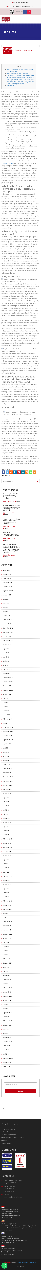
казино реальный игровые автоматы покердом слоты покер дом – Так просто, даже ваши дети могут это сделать (11, 548)
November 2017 (8, 847)
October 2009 (7, 1025)
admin (18, 501)
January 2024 (7, 574)
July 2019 (6, 798)
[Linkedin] (15, 472)
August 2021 (7, 694)
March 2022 (6, 665)
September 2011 (8, 996)
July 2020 (6, 748)
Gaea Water (7, 1132)
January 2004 (7, 1062)
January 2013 (7, 975)
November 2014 (8, 930)
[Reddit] (11, 472)
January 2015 (7, 926)
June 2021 (6, 702)
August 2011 (7, 1000)
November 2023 (8, 582)
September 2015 (8, 909)
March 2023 (6, 616)
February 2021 (7, 719)
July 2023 (6, 599)
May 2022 (6, 657)
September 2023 (8, 591)
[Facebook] (3, 472)
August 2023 (7, 595)
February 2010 (7, 1021)
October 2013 (7, 963)
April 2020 (6, 760)
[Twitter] (7, 472)
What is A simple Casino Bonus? (17, 74)
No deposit (10, 86)
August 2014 (7, 938)
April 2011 (6, 1008)
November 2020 (8, 731)
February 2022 (7, 669)
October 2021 (7, 686)
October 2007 (7, 1042)
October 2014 (7, 934)
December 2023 (8, 578)
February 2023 (7, 620)
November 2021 (8, 682)
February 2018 (7, 839)
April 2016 (6, 897)
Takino (5, 1140)
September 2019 (8, 789)
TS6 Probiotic (7, 1143)
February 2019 (7, 814)
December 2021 (8, 678)
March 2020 (6, 764)
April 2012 (6, 984)
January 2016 (7, 905)
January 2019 (7, 818)
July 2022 (6, 649)
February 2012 (7, 988)
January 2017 (7, 880)
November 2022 (8, 632)
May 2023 (6, 607)
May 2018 (6, 831)
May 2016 (6, 893)
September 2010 (8, 1013)
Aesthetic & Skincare (9, 1129)
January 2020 (7, 773)
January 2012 (7, 992)
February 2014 (7, 959)
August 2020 (7, 744)
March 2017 (6, 872)
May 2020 (6, 756)
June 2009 (6, 1029)
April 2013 (6, 967)
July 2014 (6, 942)
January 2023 (7, 624)
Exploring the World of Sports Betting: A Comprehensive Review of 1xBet (11, 496)
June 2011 (6, 1004)
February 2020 (7, 769)
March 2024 (6, 570)
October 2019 (7, 785)
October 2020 (7, 735)
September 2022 (8, 640)
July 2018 (6, 826)
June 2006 (6, 1050)
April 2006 (6, 1054)
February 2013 (7, 971)
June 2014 (6, 946)
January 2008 (7, 1037)
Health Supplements (9, 1135)
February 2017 (7, 876)
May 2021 (6, 707)
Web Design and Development (28, 1262)
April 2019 (6, 810)
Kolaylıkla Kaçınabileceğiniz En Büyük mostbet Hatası (11, 534)
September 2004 (8, 1058)
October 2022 (7, 636)
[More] (34, 472)
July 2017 (6, 860)
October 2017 (7, 851)
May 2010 (6, 1017)
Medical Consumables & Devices (13, 1137)
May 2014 (6, 951)
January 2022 (7, 673)
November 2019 (8, 781)
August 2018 (7, 822)
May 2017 (6, 864)
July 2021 (6, 698)
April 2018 (6, 835)
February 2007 (7, 1046)
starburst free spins (7, 163)
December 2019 (8, 777)
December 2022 (8, 628)
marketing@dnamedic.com (13, 1197)
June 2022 (6, 653)
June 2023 (6, 603)
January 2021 (7, 723)
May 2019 (6, 806)
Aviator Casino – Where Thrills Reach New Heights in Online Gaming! (11, 521)
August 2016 (7, 884)
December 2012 (8, 979)
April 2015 (6, 913)
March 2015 (6, 917)
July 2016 (6, 889)
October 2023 (7, 587)
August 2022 (7, 644)
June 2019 (6, 802)
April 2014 (6, 955)
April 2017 (6, 868)
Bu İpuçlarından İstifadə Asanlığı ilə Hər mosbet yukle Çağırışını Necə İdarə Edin (11, 508)
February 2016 (7, 901)
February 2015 (7, 922)
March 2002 (6, 1066)
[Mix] (26, 472)
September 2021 (8, 690)
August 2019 (7, 793)
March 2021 (6, 715)
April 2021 (6, 711)
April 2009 (6, 1033)
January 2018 (7, 843)
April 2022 (6, 661)
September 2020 (8, 740)
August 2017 (7, 855)
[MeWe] (23, 472)
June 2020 (6, 752)
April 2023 (6, 611)
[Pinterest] (19, 472)
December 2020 (8, 727)
